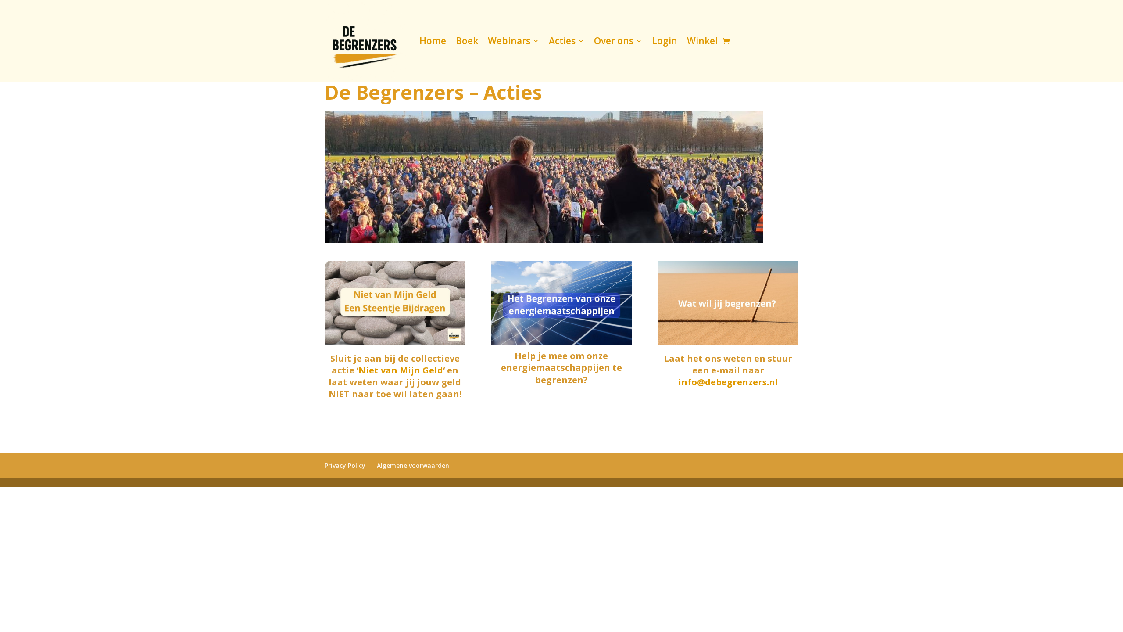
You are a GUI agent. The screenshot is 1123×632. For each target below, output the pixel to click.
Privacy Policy (345, 465)
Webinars (509, 41)
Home (432, 41)
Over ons (613, 41)
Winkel (702, 41)
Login (664, 41)
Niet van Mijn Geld (400, 370)
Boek (467, 41)
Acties (562, 41)
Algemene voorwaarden (413, 465)
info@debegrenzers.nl (728, 382)
